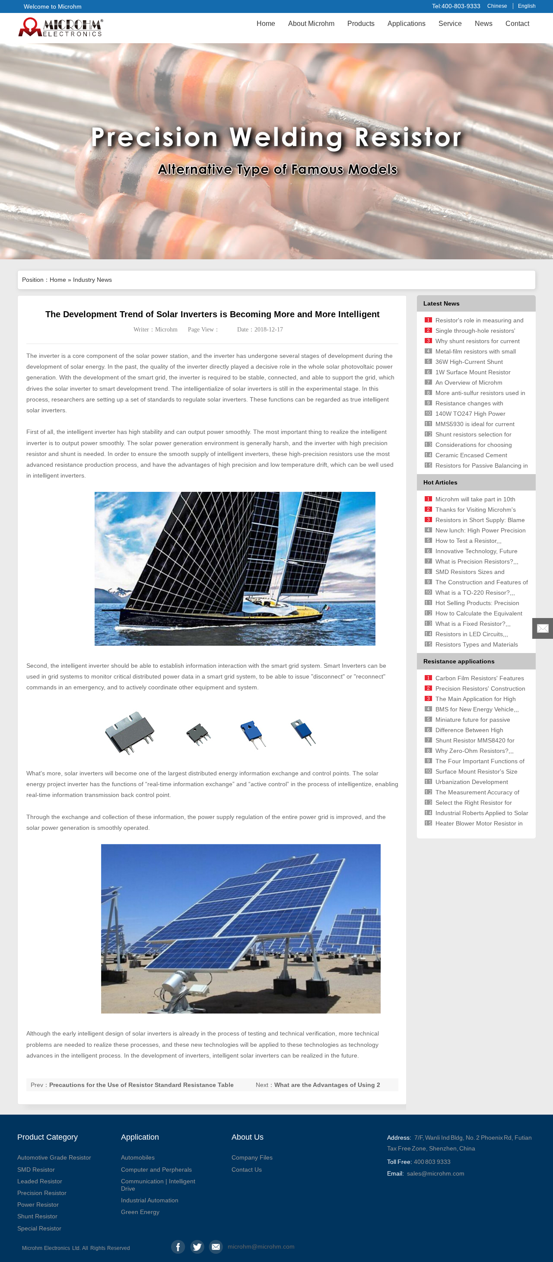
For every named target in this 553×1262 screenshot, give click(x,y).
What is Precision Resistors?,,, (476, 561)
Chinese (497, 6)
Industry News (92, 279)
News (484, 23)
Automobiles (138, 1157)
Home (266, 23)
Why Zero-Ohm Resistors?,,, (474, 750)
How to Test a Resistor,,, (468, 540)
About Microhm (311, 23)
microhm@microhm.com (235, 1246)
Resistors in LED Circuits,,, (471, 634)
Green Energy (140, 1211)
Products (361, 23)
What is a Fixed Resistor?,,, (473, 623)
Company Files (252, 1157)
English (527, 6)
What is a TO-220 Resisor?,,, (475, 592)
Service (450, 23)
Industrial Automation (149, 1200)
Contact (517, 23)
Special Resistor (39, 1228)
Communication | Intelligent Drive (158, 1185)
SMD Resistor (36, 1169)
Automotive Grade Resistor (54, 1157)
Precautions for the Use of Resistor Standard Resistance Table (141, 1084)
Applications (407, 23)
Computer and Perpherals (156, 1169)
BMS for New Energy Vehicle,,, (477, 709)
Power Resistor (38, 1204)
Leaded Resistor (39, 1181)
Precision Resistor (42, 1192)
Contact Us (247, 1169)
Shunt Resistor (37, 1216)
